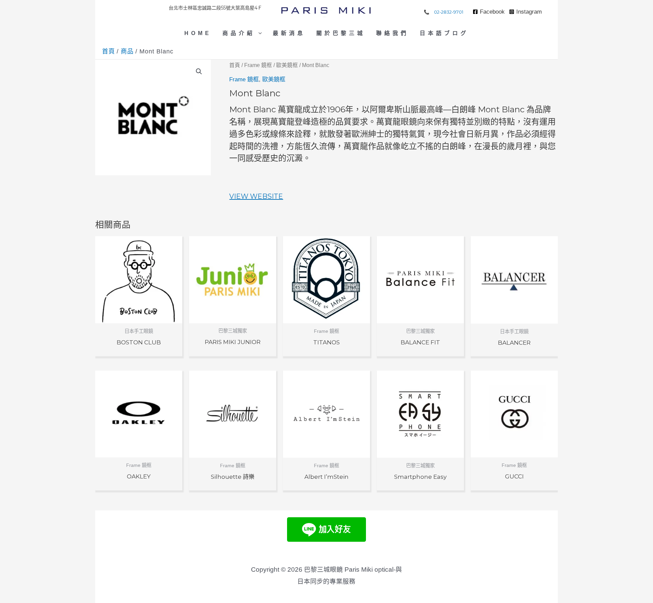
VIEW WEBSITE (256, 196)
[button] (258, 33)
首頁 (234, 65)
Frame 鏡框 (258, 65)
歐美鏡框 (287, 65)
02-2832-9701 (449, 12)
